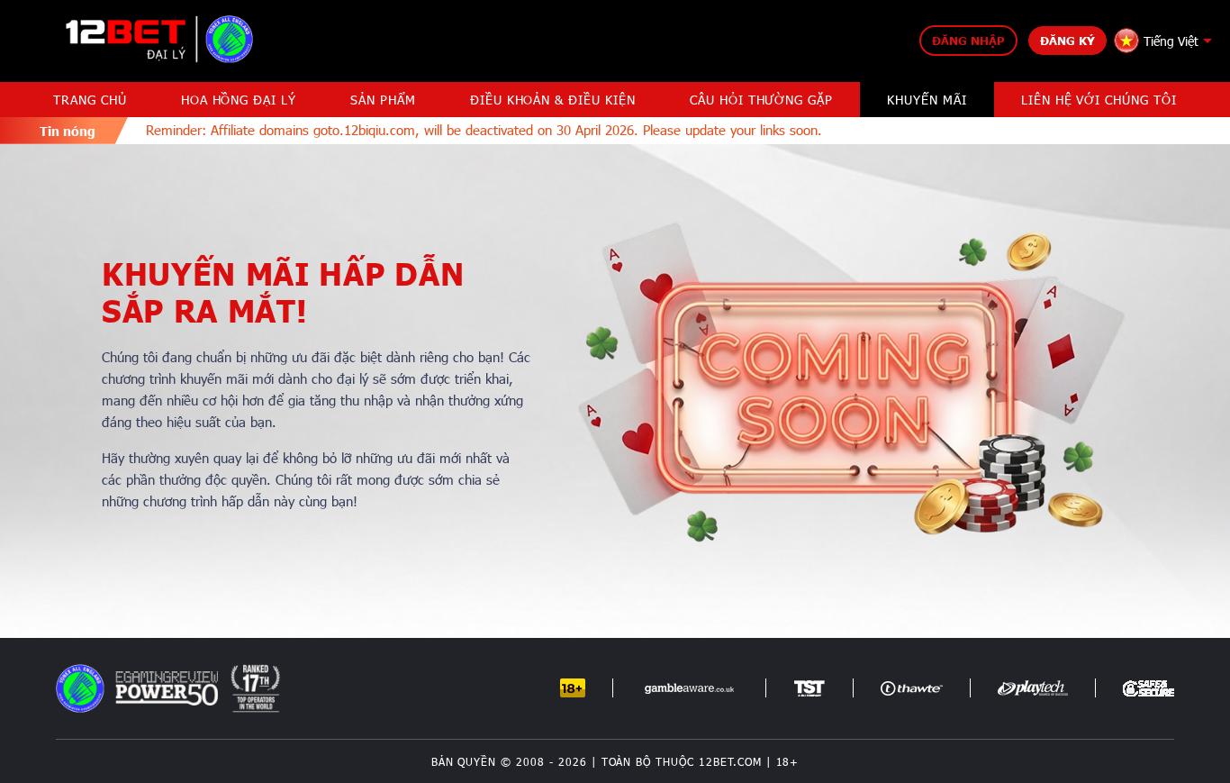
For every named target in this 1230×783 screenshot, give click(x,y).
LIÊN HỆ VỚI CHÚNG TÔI (1099, 99)
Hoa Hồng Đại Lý (238, 99)
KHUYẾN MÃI (927, 99)
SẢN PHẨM (383, 99)
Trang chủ (90, 99)
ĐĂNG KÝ (1067, 40)
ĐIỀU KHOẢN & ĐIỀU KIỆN (553, 99)
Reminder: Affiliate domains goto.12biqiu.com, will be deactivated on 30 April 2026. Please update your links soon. (464, 130)
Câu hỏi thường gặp (761, 99)
